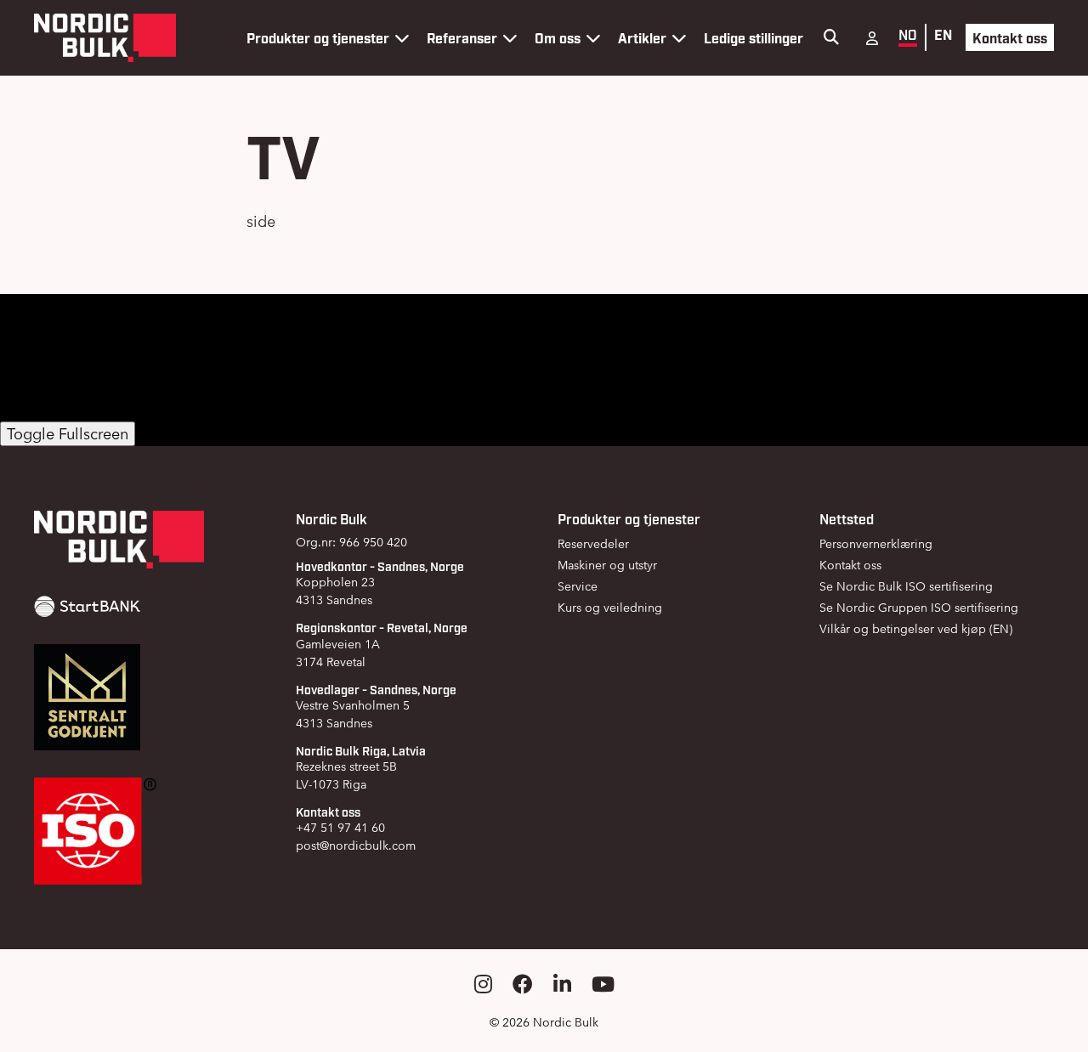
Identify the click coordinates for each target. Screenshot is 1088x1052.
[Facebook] (523, 984)
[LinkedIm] (562, 984)
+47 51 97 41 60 (340, 827)
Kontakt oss (1009, 37)
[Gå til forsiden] (105, 38)
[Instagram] (483, 984)
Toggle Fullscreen (67, 434)
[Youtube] (603, 984)
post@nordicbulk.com (356, 845)
